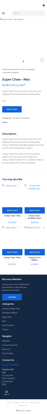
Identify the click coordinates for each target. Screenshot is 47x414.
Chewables (31, 69)
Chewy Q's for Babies (35, 258)
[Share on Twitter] (12, 122)
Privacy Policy (34, 403)
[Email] (16, 122)
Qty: (4, 101)
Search (42, 13)
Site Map (16, 403)
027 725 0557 (12, 365)
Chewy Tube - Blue (12, 257)
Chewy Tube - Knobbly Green (34, 217)
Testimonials (7, 353)
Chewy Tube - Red (12, 216)
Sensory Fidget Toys (11, 309)
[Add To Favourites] (25, 109)
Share (5, 122)
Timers (5, 329)
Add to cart (12, 109)
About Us (6, 349)
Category (6, 118)
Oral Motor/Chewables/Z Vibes (13, 69)
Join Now (12, 297)
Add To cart (12, 210)
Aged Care (6, 317)
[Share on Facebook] (9, 122)
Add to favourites (19, 187)
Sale (4, 321)
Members (6, 341)
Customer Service (10, 345)
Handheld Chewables (11, 72)
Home (9, 403)
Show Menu (3, 6)
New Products (8, 325)
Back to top (24, 403)
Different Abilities (9, 313)
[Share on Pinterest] (19, 122)
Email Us (3, 13)
